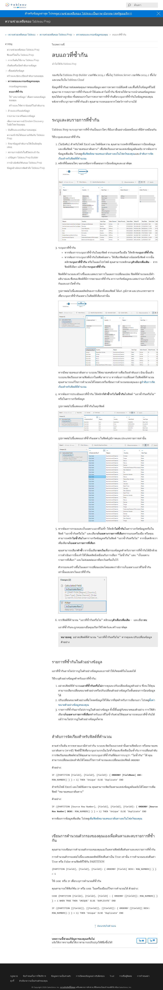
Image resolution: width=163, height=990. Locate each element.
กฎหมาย (14, 976)
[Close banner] (159, 14)
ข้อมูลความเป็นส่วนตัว (61, 976)
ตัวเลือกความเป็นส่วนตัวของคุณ (33, 981)
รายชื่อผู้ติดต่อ (125, 976)
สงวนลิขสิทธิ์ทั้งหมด (67, 987)
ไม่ (151, 941)
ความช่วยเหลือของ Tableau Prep (56, 34)
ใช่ (140, 941)
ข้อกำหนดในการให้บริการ (34, 976)
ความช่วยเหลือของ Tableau (22, 34)
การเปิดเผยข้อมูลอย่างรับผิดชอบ (90, 976)
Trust (112, 976)
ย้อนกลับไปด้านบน (106, 926)
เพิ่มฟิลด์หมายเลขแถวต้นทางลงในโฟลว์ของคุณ (108, 153)
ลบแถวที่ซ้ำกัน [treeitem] (16, 91)
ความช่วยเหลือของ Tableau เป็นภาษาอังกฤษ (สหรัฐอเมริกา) (94, 13)
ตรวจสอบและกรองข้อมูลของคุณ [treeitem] (23, 81)
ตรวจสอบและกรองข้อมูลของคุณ (92, 34)
